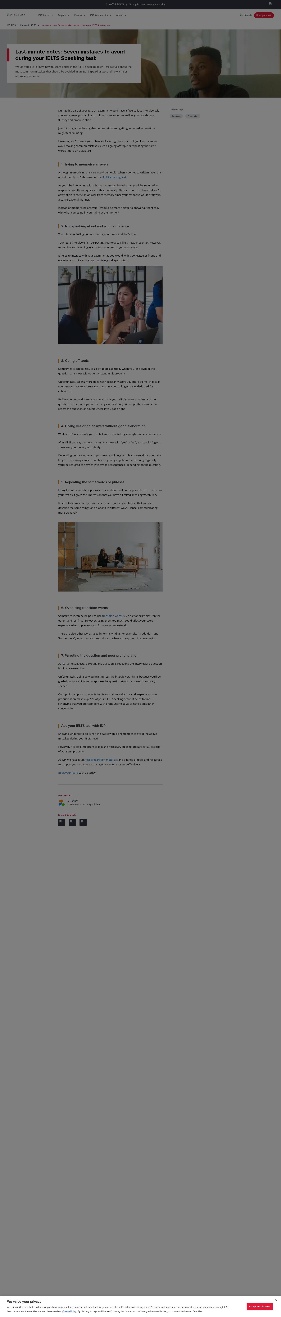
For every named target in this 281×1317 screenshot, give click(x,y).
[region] (140, 1306)
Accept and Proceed (259, 1306)
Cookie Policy (69, 1311)
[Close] (276, 1300)
